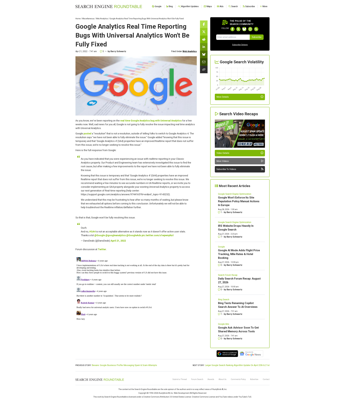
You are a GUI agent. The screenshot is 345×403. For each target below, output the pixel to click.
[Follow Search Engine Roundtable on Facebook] (232, 29)
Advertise (254, 379)
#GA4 (92, 231)
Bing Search (223, 299)
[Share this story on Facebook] (204, 24)
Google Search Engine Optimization (234, 194)
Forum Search (197, 379)
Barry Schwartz (118, 51)
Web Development (181, 393)
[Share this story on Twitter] (204, 32)
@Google (99, 235)
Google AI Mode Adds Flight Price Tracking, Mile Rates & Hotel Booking (239, 254)
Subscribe (256, 37)
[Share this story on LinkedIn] (204, 47)
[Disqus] (136, 289)
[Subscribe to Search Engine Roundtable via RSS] (256, 29)
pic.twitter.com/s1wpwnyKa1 (158, 235)
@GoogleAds (133, 235)
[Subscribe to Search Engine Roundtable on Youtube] (250, 29)
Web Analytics (102, 19)
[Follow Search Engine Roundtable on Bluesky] (244, 29)
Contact (266, 379)
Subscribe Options (240, 45)
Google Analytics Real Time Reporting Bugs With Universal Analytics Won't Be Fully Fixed (147, 19)
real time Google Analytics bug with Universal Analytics (151, 120)
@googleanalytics (115, 235)
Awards (211, 379)
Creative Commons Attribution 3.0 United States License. (167, 397)
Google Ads (223, 324)
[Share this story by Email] (204, 62)
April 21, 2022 (118, 240)
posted (87, 133)
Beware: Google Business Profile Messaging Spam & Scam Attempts (124, 365)
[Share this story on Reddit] (204, 39)
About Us (222, 379)
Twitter (102, 249)
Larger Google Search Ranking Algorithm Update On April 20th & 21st (237, 365)
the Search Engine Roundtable (144, 389)
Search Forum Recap (227, 275)
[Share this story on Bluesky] (204, 54)
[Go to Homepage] (108, 6)
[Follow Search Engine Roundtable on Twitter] (238, 29)
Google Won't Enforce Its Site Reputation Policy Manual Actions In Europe (238, 201)
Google (221, 246)
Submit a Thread (179, 379)
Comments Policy (238, 379)
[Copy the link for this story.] (204, 69)
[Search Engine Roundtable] (99, 380)
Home (78, 19)
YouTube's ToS (245, 397)
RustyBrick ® (164, 393)
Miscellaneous (88, 19)
